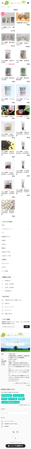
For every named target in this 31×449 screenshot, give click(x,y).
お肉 (3, 225)
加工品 (3, 244)
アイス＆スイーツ (7, 229)
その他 (3, 267)
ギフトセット (5, 263)
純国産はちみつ (6, 236)
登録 (27, 326)
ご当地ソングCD (6, 255)
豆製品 (3, 240)
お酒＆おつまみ (6, 252)
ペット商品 (5, 271)
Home (2, 6)
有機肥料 (4, 259)
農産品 (3, 248)
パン (3, 232)
